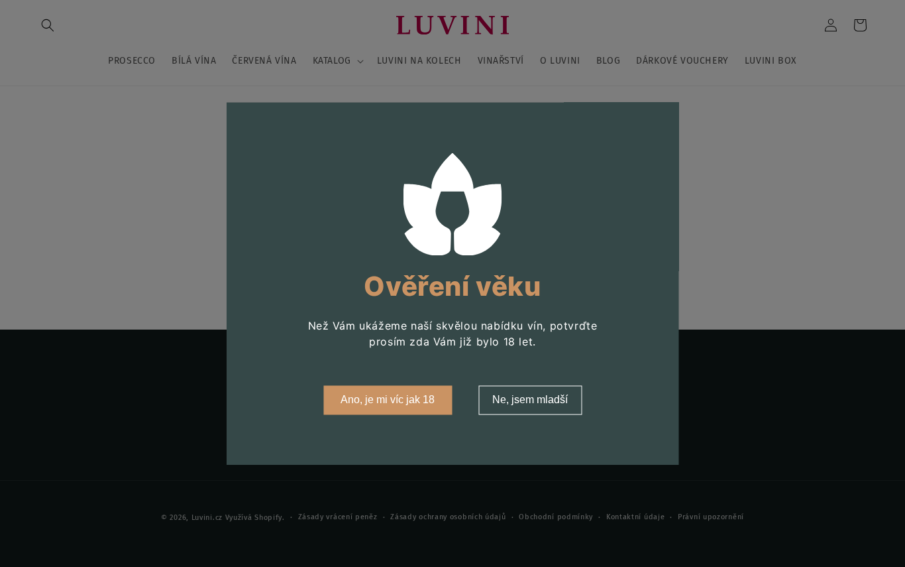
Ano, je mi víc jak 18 (388, 399)
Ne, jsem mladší (530, 399)
